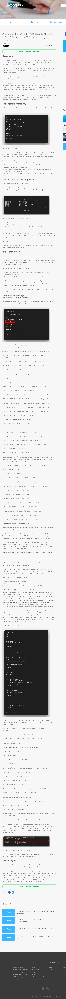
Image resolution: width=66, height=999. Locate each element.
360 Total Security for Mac (20, 974)
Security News (34, 972)
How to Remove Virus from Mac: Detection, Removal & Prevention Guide (33, 920)
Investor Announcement (37, 977)
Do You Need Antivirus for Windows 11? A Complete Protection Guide (36, 937)
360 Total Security (18, 967)
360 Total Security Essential (20, 969)
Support (51, 967)
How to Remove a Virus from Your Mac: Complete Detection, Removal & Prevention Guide (35, 929)
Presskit (32, 974)
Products (34, 22)
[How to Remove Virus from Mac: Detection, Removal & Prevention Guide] (8, 920)
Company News (34, 969)
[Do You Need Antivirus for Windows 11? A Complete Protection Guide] (8, 937)
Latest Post (13, 22)
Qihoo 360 (52, 969)
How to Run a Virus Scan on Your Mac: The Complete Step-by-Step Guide (35, 912)
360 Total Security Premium (20, 972)
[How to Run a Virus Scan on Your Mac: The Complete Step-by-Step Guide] (8, 912)
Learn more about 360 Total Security (29, 51)
